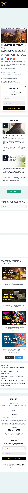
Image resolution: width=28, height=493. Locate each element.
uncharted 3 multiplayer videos (19, 52)
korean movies (22, 173)
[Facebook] (2, 59)
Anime (8, 417)
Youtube (7, 55)
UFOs (24, 426)
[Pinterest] (8, 59)
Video (17, 54)
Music (17, 421)
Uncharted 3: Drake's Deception (8, 54)
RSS (18, 434)
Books (3, 419)
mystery (14, 141)
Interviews (4, 421)
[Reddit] (14, 59)
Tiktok (19, 433)
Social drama (18, 141)
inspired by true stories (19, 139)
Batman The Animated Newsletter (18, 417)
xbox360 (3, 55)
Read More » (5, 153)
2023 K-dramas (14, 138)
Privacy (22, 464)
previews (19, 50)
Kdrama (9, 421)
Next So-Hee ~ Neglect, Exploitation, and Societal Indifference (14, 136)
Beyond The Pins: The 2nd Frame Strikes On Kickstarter (13, 380)
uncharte (17, 51)
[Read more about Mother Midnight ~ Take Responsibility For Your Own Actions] (14, 161)
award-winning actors (11, 172)
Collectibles (7, 419)
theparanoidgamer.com (9, 51)
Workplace (12, 142)
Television (21, 424)
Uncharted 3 (22, 51)
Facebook (23, 433)
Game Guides (20, 420)
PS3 (22, 50)
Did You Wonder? (5, 420)
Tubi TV (7, 142)
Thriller (4, 142)
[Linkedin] (11, 59)
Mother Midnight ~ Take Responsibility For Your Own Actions (13, 169)
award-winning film (20, 172)
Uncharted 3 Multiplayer (6, 52)
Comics (12, 419)
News (20, 421)
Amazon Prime (21, 171)
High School (10, 139)
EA (10, 50)
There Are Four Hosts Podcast (16, 426)
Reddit (12, 433)
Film (15, 420)
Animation (4, 417)
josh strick (14, 50)
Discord (15, 433)
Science (8, 424)
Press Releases (22, 423)
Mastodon (8, 434)
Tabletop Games (14, 424)
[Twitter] (5, 59)
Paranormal (10, 423)
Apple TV (4, 172)
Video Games (14, 427)
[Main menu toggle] (25, 4)
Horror (25, 420)
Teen (23, 141)
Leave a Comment (5, 50)
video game (21, 54)
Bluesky (8, 433)
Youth (15, 142)
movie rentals (5, 175)
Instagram (14, 434)
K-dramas (10, 173)
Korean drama (9, 141)
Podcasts (16, 423)
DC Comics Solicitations (20, 419)
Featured (12, 420)
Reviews (4, 424)
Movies (10, 175)
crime (7, 139)
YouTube (4, 433)
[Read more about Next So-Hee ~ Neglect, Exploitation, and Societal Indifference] (14, 128)
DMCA (18, 464)
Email (21, 434)
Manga (13, 421)
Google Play (5, 173)
